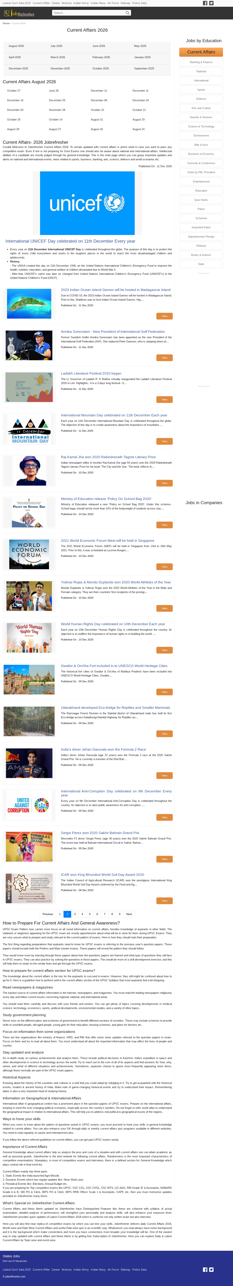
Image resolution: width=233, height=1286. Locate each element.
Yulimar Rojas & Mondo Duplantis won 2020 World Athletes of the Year (116, 582)
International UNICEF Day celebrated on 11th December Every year (70, 241)
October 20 (13, 119)
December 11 (141, 90)
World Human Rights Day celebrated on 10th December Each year (113, 624)
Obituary (201, 245)
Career (56, 3)
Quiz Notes (201, 199)
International (201, 80)
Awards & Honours (201, 117)
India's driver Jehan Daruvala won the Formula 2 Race (103, 749)
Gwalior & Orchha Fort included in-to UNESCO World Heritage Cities (114, 666)
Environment (201, 135)
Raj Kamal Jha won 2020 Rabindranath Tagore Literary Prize (108, 457)
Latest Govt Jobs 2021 (17, 3)
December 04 (141, 100)
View (164, 316)
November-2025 (60, 68)
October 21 (139, 109)
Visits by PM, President (201, 172)
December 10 (15, 100)
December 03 (15, 109)
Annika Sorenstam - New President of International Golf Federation (113, 331)
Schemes (201, 218)
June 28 (53, 90)
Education (201, 190)
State (201, 264)
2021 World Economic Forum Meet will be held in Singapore (107, 540)
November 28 (57, 109)
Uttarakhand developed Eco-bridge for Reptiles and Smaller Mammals (115, 708)
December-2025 (18, 68)
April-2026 (15, 57)
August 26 (97, 129)
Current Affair (41, 3)
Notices (67, 3)
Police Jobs (139, 3)
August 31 (97, 119)
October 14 (55, 119)
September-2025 (144, 68)
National (201, 71)
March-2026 (58, 57)
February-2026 (101, 57)
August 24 (139, 129)
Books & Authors (201, 254)
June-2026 (98, 45)
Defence (201, 98)
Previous (48, 914)
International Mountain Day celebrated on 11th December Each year (114, 415)
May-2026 (140, 45)
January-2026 (142, 57)
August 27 (55, 129)
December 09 (57, 100)
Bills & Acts (201, 144)
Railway (125, 3)
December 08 (99, 100)
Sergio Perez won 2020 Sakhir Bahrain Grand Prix (100, 833)
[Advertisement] (203, 329)
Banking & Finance (201, 62)
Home (6, 23)
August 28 (13, 129)
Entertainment (201, 181)
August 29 (139, 119)
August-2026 (16, 45)
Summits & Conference (201, 163)
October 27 (13, 90)
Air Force (113, 3)
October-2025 (100, 68)
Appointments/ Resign (201, 236)
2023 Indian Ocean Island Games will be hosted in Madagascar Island (116, 290)
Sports (201, 89)
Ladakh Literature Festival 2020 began (91, 373)
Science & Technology (201, 126)
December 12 (99, 90)
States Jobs (11, 1256)
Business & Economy (201, 153)
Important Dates (201, 227)
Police (201, 208)
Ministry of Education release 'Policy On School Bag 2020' (106, 499)
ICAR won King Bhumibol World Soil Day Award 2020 (102, 875)
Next (129, 914)
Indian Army (81, 3)
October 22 (97, 109)
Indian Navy (98, 3)
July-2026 (56, 45)
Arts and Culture (201, 108)
